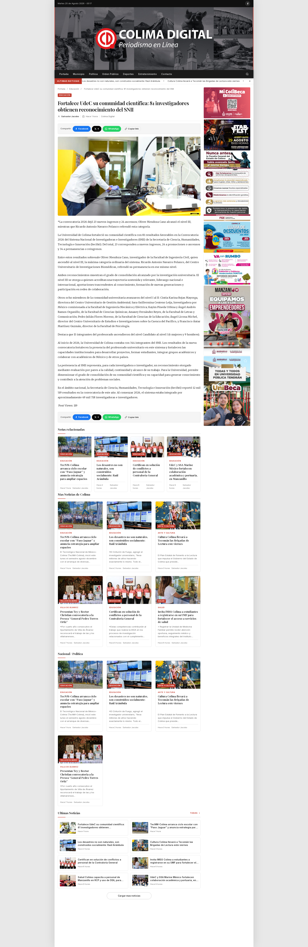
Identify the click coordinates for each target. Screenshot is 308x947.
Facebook (83, 129)
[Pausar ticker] (250, 81)
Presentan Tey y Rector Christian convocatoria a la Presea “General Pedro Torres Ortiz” (200, 81)
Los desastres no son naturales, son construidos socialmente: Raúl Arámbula (110, 471)
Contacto (166, 74)
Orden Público (110, 74)
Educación (74, 89)
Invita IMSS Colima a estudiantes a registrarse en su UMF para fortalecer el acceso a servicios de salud (178, 617)
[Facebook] (247, 3)
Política (93, 74)
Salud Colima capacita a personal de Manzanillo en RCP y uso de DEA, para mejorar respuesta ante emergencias (99, 880)
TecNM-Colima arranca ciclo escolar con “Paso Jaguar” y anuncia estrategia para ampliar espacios (73, 471)
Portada (63, 74)
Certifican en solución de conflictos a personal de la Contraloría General (146, 470)
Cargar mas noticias (129, 896)
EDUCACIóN (64, 95)
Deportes (128, 74)
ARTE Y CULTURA (166, 533)
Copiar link (133, 129)
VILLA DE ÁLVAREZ (69, 607)
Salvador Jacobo (70, 116)
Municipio (79, 74)
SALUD (161, 607)
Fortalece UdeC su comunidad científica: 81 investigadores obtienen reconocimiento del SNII (101, 827)
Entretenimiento (147, 74)
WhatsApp (113, 129)
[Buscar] (247, 74)
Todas (194, 813)
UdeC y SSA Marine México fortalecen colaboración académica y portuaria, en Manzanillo (183, 471)
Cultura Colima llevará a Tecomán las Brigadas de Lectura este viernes (112, 81)
